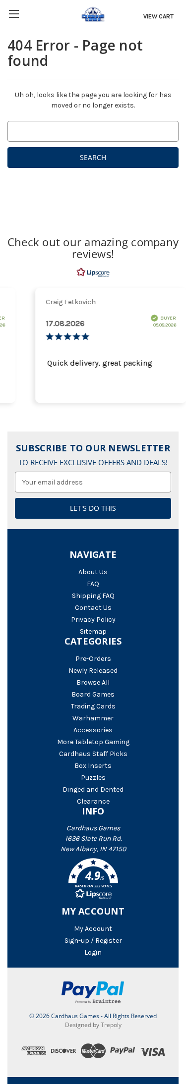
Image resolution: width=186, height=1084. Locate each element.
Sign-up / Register (93, 940)
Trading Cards (93, 706)
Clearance (93, 801)
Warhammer (93, 718)
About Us (93, 572)
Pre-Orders (93, 658)
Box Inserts (93, 765)
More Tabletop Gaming (93, 742)
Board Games (93, 694)
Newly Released (93, 670)
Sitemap (93, 631)
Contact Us (93, 607)
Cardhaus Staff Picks (93, 754)
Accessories (93, 730)
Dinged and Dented (93, 789)
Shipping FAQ (93, 596)
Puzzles (93, 777)
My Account (93, 928)
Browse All (93, 682)
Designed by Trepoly (93, 1025)
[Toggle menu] (13, 13)
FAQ (93, 584)
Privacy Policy (93, 619)
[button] (93, 880)
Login (93, 952)
